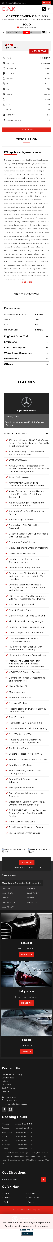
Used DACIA (7, 888)
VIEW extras (39, 51)
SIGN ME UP (26, 862)
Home (6, 1193)
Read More (26, 282)
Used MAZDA (32, 898)
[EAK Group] (9, 9)
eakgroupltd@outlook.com (15, 3)
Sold (6, 1202)
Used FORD (31, 888)
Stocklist (31, 1193)
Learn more (26, 1230)
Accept (27, 1233)
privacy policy (36, 1210)
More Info (26, 1003)
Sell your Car (33, 1198)
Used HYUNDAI (32, 893)
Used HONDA (7, 893)
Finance (7, 1198)
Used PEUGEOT (8, 902)
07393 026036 (11, 1101)
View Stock (26, 954)
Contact (26, 1051)
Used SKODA (32, 902)
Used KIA (5, 898)
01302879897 (10, 1097)
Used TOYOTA (8, 907)
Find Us (31, 1202)
